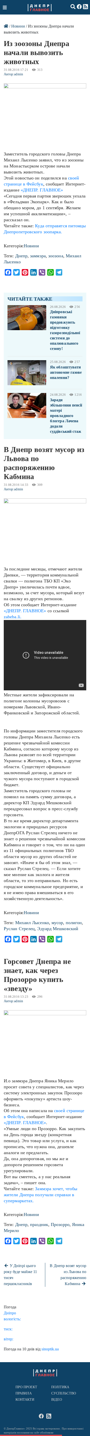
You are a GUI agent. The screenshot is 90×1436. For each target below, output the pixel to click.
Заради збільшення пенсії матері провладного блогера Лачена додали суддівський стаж (66, 416)
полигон (74, 922)
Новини (18, 26)
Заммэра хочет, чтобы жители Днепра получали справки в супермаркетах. (40, 1194)
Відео (56, 1399)
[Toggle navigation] (5, 7)
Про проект (27, 1387)
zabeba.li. (13, 616)
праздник (39, 1224)
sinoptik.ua (50, 1349)
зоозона (55, 255)
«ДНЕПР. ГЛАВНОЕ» (42, 189)
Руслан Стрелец (19, 928)
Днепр (21, 255)
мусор (57, 922)
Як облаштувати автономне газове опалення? (66, 372)
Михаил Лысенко (32, 922)
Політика (60, 1387)
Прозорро (60, 1224)
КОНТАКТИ (25, 1399)
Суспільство (63, 1393)
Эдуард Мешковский (57, 928)
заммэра (38, 255)
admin (18, 74)
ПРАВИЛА (24, 1393)
